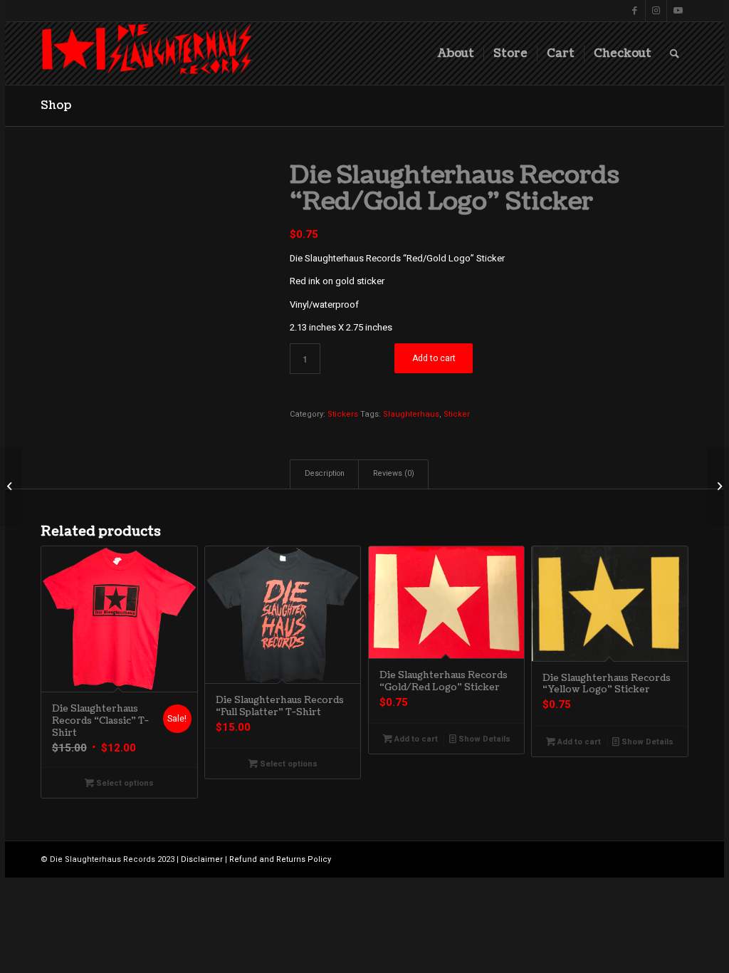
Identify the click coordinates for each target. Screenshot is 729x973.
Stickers (342, 414)
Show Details (483, 739)
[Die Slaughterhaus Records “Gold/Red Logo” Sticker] (718, 486)
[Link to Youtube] (677, 10)
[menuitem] (456, 53)
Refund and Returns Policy (280, 859)
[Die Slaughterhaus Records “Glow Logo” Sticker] (11, 486)
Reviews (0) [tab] (393, 473)
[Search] (674, 53)
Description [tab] (325, 473)
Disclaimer (202, 859)
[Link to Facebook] (634, 10)
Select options (124, 783)
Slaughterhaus (411, 414)
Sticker (457, 414)
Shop (56, 105)
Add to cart (434, 358)
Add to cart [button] (415, 739)
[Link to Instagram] (656, 10)
